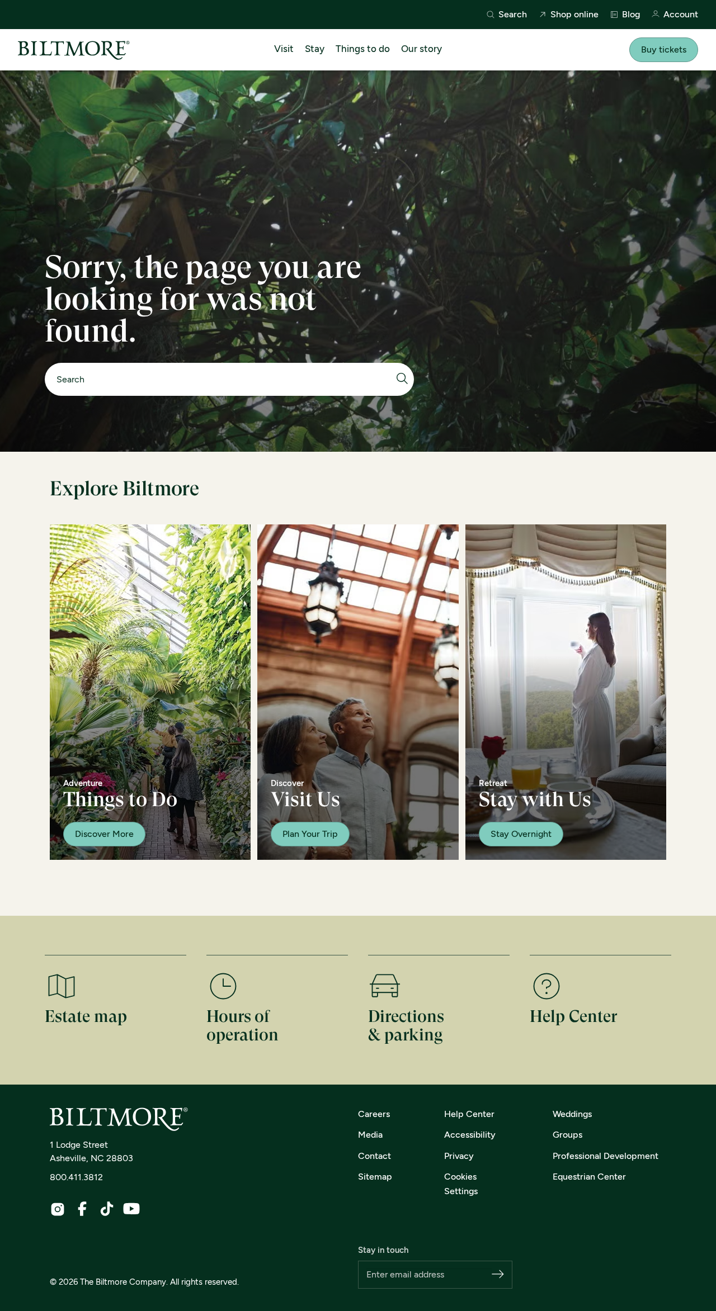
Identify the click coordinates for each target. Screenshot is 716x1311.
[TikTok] (107, 1208)
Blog (631, 14)
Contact (374, 1156)
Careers (374, 1114)
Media (370, 1134)
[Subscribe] (498, 1275)
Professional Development (605, 1156)
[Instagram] (57, 1209)
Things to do (363, 48)
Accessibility (470, 1134)
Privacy (459, 1156)
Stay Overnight (521, 834)
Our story (421, 48)
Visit (284, 48)
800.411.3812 (76, 1177)
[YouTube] (131, 1208)
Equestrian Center (589, 1176)
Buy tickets (663, 49)
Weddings (572, 1114)
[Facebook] (82, 1208)
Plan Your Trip (310, 834)
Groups (567, 1134)
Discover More (104, 834)
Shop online (574, 14)
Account (680, 15)
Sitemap (375, 1176)
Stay (314, 48)
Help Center (469, 1114)
